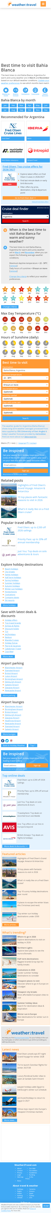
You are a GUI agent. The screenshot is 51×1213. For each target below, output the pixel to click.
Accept (46, 1206)
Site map (20, 1177)
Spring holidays (12, 580)
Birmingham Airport (14, 679)
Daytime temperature (12, 374)
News (19, 1181)
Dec (46, 110)
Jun (45, 105)
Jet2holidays (10, 634)
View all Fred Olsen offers (40, 202)
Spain (31, 1193)
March (18, 252)
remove (13, 265)
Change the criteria (17, 276)
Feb (13, 105)
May (38, 105)
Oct (29, 110)
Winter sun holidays (14, 589)
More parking (9, 695)
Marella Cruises (12, 640)
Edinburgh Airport (13, 682)
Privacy (19, 1173)
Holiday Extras (11, 643)
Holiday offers (11, 620)
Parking (20, 1195)
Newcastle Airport (13, 690)
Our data (32, 1168)
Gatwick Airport (12, 684)
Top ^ (32, 745)
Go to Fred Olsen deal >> (25, 198)
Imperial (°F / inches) (27, 443)
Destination (7, 213)
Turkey (31, 1195)
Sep (21, 110)
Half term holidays (13, 577)
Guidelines (33, 1173)
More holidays (9, 605)
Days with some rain (11, 402)
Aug (13, 110)
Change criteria (10, 306)
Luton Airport (11, 676)
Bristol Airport (11, 673)
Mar (21, 105)
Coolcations (10, 594)
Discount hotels (12, 628)
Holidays (20, 1189)
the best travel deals (22, 1038)
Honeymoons (11, 591)
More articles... (10, 924)
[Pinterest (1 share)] (11, 741)
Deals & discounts (45, 94)
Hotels (19, 1193)
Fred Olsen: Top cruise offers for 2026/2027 (23, 168)
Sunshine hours (9, 381)
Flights (19, 1191)
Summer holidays (12, 583)
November (30, 252)
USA (30, 1197)
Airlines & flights (12, 626)
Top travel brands (13, 623)
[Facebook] (2, 741)
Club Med (9, 651)
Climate (19, 1197)
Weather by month (6, 94)
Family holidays (11, 574)
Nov (38, 110)
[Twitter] (7, 741)
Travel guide (35, 94)
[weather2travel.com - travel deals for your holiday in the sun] (21, 6)
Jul (5, 110)
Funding (32, 1175)
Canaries (32, 1189)
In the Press (29, 1178)
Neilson (8, 637)
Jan (5, 105)
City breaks (10, 571)
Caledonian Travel (13, 648)
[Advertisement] (25, 35)
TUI (6, 631)
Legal (19, 1175)
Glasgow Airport (12, 687)
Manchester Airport (13, 667)
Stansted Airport (12, 670)
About (19, 1168)
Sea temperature (10, 388)
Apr (29, 105)
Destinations (25, 94)
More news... (9, 1120)
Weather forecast (15, 94)
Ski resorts (9, 600)
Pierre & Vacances (13, 646)
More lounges (9, 734)
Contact (20, 1170)
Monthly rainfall (9, 395)
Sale (10, 184)
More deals (8, 656)
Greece (32, 1191)
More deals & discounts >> (16, 846)
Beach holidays (11, 569)
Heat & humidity (9, 409)
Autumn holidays (12, 586)
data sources (30, 436)
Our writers (33, 1170)
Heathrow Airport (13, 720)
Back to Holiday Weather (14, 745)
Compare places (12, 597)
